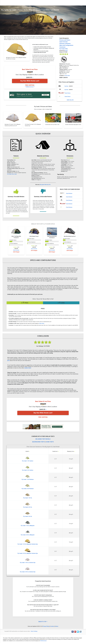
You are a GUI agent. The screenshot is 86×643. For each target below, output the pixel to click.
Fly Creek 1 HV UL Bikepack (27, 525)
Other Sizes (67, 75)
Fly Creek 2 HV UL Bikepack (27, 535)
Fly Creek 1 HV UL (27, 498)
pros (8, 360)
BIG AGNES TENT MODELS (43, 439)
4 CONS (61, 303)
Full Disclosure (43, 640)
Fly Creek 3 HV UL (27, 516)
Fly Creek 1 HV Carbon (27, 461)
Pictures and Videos (64, 40)
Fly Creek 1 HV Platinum (28, 479)
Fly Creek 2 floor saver (12, 174)
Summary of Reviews (65, 43)
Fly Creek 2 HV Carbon (27, 470)
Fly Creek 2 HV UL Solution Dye (27, 571)
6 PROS (24, 303)
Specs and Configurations (66, 45)
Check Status (67, 93)
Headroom (55, 451)
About (56, 626)
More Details (16, 250)
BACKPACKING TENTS (38, 442)
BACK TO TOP (43, 621)
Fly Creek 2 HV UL (27, 507)
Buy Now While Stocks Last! (29, 81)
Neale (66, 50)
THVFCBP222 (65, 68)
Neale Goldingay (34, 631)
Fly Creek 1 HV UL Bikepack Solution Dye (28, 544)
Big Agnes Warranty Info (45, 184)
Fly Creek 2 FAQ (63, 49)
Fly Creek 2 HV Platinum (28, 488)
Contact (52, 626)
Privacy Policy (46, 626)
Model (27, 451)
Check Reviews (69, 193)
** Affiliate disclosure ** (30, 86)
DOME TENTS (50, 442)
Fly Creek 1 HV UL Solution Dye (27, 562)
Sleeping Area (70, 451)
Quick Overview (63, 41)
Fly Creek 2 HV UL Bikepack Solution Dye (28, 553)
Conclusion (62, 47)
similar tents (27, 368)
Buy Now (66, 86)
